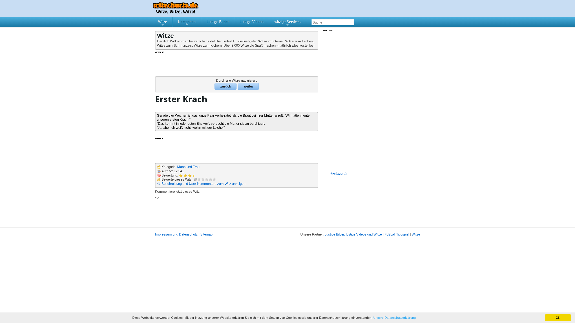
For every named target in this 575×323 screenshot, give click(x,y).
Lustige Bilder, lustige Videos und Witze (353, 234)
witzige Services (287, 23)
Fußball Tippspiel (397, 234)
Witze (162, 23)
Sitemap (206, 234)
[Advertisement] (237, 64)
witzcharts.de (338, 173)
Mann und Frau (188, 167)
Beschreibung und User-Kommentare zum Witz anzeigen (203, 184)
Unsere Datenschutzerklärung (394, 317)
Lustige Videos (251, 22)
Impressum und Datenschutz (176, 234)
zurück (225, 86)
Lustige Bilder (218, 22)
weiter (248, 86)
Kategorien (187, 23)
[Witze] (176, 12)
